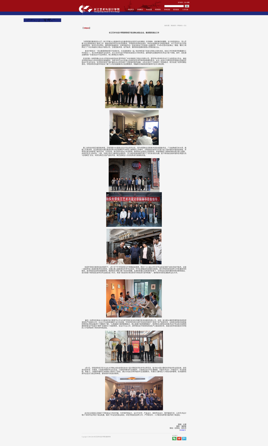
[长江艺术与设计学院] (99, 15)
